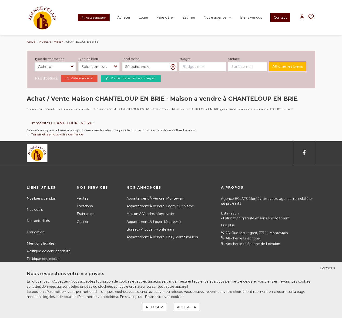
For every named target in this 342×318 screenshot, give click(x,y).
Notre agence (215, 17)
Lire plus (228, 225)
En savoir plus (131, 297)
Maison (58, 41)
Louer (143, 17)
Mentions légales (40, 243)
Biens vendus (251, 17)
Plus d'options (46, 78)
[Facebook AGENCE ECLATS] (304, 153)
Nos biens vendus (41, 198)
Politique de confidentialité (48, 251)
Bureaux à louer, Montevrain (150, 229)
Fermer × (327, 268)
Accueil (31, 41)
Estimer (188, 17)
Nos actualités (38, 221)
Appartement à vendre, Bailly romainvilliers (162, 237)
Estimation (35, 232)
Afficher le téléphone (243, 238)
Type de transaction (49, 59)
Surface (234, 59)
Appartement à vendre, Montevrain (155, 198)
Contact (280, 17)
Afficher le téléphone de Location (253, 244)
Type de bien (88, 59)
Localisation (131, 59)
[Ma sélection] (311, 17)
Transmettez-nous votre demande (57, 134)
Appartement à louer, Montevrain (154, 222)
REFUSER (154, 307)
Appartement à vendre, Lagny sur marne (160, 206)
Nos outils (35, 209)
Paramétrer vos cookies (164, 297)
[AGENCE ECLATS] (42, 17)
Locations (85, 206)
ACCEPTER (186, 307)
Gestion (83, 222)
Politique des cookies (44, 259)
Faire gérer (165, 17)
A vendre (45, 41)
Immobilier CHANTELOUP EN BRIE (62, 123)
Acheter (123, 17)
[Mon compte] (302, 17)
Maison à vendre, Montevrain (150, 214)
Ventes (82, 198)
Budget (185, 59)
